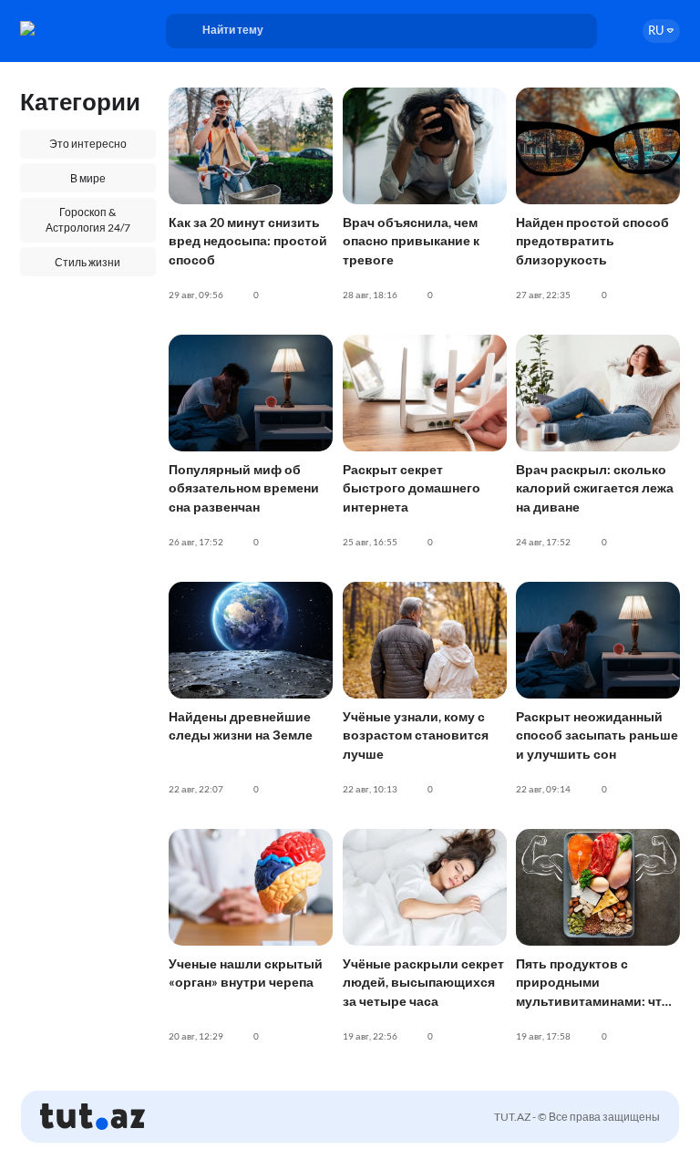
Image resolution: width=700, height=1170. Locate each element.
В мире (88, 178)
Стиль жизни (87, 262)
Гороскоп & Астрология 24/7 (88, 219)
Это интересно (88, 144)
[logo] (70, 28)
